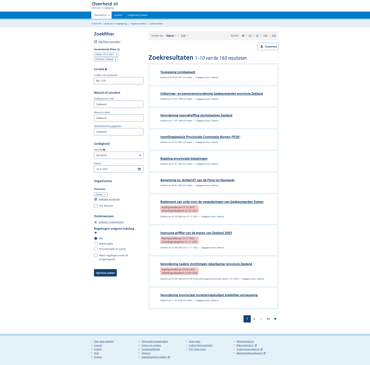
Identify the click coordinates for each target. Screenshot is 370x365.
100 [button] (265, 35)
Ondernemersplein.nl (247, 349)
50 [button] (257, 35)
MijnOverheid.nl (245, 341)
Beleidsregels (106, 243)
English (98, 349)
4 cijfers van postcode (105, 75)
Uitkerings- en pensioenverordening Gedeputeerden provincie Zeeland (211, 94)
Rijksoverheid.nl (245, 345)
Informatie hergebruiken (154, 341)
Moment (104, 150)
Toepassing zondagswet (177, 72)
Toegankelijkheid (150, 349)
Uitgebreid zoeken (138, 23)
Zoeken (118, 15)
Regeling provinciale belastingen (184, 159)
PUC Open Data (197, 349)
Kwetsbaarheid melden (154, 357)
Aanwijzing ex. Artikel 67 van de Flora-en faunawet (197, 180)
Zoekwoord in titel (104, 98)
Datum (97, 163)
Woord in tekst (102, 112)
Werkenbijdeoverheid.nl (249, 353)
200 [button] (274, 35)
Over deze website (104, 341)
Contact (98, 345)
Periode (98, 149)
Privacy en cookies (151, 345)
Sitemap (145, 353)
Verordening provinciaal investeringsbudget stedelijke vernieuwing (209, 295)
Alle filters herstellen (109, 41)
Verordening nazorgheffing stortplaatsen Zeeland (196, 115)
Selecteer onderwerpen (111, 222)
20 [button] (250, 35)
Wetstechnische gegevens (107, 126)
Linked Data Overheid (200, 345)
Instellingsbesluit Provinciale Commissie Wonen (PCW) (200, 137)
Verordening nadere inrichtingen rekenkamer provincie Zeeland (206, 264)
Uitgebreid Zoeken (137, 15)
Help (96, 353)
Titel (184, 35)
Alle (101, 238)
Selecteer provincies (109, 199)
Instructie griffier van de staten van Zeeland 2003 (196, 233)
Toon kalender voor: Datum (139, 169)
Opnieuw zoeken (105, 272)
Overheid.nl (100, 16)
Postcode (106, 69)
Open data (194, 341)
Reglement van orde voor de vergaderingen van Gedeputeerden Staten (211, 202)
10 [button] (243, 35)
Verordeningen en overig (112, 248)
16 (268, 319)
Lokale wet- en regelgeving (115, 23)
